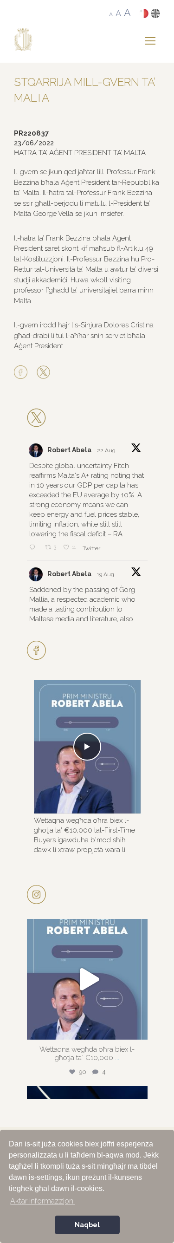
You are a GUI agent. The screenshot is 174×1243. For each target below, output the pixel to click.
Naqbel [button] (87, 1225)
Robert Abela (69, 450)
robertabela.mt (86, 928)
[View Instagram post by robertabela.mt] (138, 1028)
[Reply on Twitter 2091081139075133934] (35, 548)
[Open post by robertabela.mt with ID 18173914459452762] (87, 979)
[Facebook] (23, 372)
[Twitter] (43, 372)
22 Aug (107, 450)
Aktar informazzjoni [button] (42, 1201)
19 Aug (106, 574)
